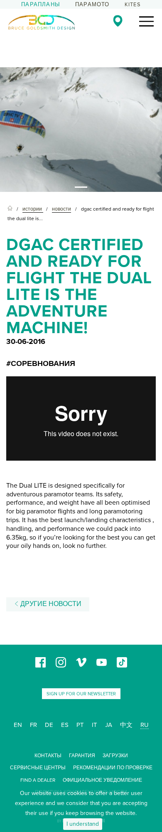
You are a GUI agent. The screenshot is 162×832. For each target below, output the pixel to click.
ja (108, 725)
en (18, 725)
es (65, 725)
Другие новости (50, 604)
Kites (133, 4)
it (94, 725)
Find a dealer (37, 780)
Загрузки (115, 755)
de (49, 725)
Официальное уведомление (102, 780)
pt (80, 725)
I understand (82, 823)
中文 (126, 725)
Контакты (47, 755)
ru (144, 725)
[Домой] (9, 209)
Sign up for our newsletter (81, 694)
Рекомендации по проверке (112, 768)
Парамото (92, 4)
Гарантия (82, 755)
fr (33, 725)
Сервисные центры (38, 768)
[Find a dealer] (118, 21)
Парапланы (40, 4)
